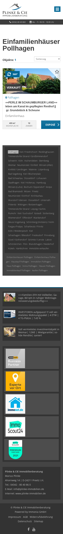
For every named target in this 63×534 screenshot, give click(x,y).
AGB (25, 516)
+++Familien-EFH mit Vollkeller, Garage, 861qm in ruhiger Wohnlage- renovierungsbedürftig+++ (37, 298)
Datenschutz (25, 521)
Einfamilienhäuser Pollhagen (20, 257)
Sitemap (38, 521)
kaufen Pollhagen (40, 270)
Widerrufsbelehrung (41, 516)
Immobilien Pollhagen (41, 261)
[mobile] (57, 9)
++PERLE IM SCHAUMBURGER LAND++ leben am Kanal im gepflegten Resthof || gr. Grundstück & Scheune (31, 106)
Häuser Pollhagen (47, 266)
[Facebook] (29, 529)
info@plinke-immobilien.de (28, 489)
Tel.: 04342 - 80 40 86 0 (18, 484)
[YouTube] (33, 529)
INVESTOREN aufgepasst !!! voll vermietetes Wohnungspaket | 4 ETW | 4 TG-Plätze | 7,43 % (38, 315)
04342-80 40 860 (19, 22)
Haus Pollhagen (14, 266)
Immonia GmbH (37, 511)
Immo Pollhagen (30, 266)
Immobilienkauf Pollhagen (18, 270)
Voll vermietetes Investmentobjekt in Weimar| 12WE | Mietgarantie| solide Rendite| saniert (38, 332)
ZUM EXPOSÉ (50, 125)
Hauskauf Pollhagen (20, 261)
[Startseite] (15, 9)
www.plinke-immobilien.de (30, 493)
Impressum (14, 516)
